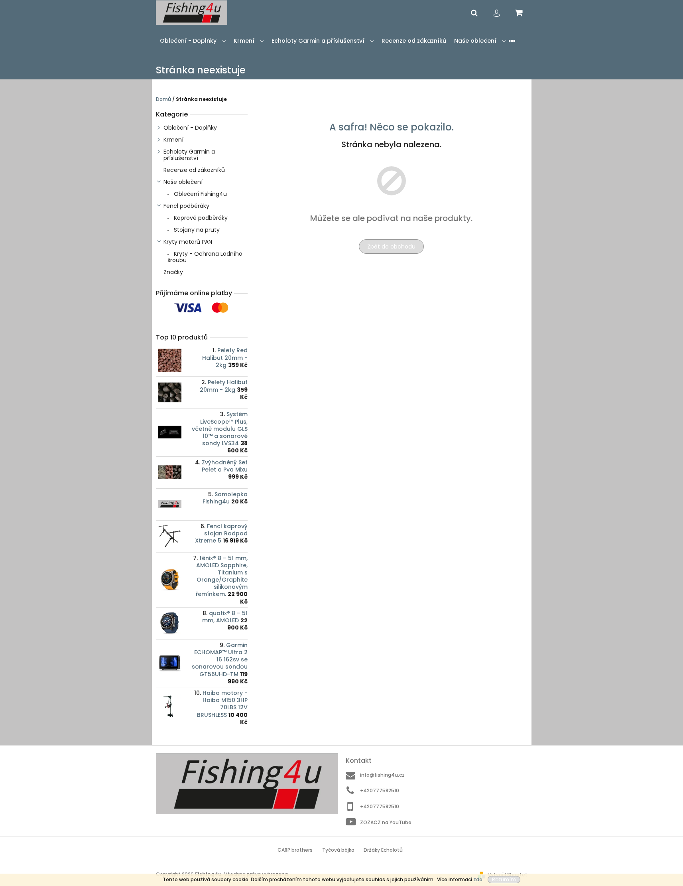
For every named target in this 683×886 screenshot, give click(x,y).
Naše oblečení (183, 182)
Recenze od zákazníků (194, 170)
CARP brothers (295, 850)
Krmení (173, 140)
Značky (173, 272)
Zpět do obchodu (391, 247)
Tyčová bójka (338, 850)
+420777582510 (379, 790)
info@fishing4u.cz (382, 775)
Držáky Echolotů (383, 850)
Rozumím (504, 879)
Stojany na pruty (196, 230)
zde (477, 879)
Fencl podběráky (186, 206)
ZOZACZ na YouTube (385, 822)
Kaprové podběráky (200, 218)
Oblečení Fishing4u (199, 194)
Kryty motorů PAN (187, 242)
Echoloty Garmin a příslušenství (189, 155)
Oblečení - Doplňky (190, 128)
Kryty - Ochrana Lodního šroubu (204, 257)
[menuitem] (193, 41)
